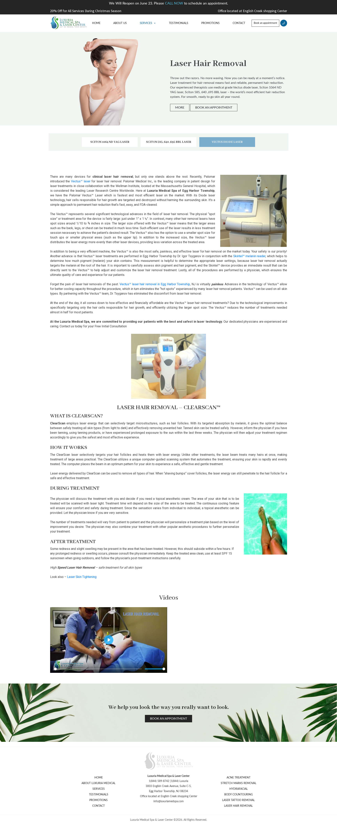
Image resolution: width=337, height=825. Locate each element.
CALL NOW (174, 3)
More (179, 107)
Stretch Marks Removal (238, 783)
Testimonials (178, 23)
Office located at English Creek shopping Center (252, 11)
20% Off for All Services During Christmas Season (85, 11)
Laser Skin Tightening (82, 577)
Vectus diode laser (227, 142)
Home (96, 23)
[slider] (98, 669)
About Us (120, 23)
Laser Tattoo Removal (238, 800)
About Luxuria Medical (98, 783)
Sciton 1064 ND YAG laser (109, 142)
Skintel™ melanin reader (249, 256)
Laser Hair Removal (238, 806)
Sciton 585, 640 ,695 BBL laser (168, 142)
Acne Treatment (238, 777)
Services (146, 23)
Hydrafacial (238, 789)
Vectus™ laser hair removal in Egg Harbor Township (155, 284)
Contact (239, 23)
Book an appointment (265, 23)
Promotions (210, 23)
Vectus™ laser (80, 181)
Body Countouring (238, 794)
